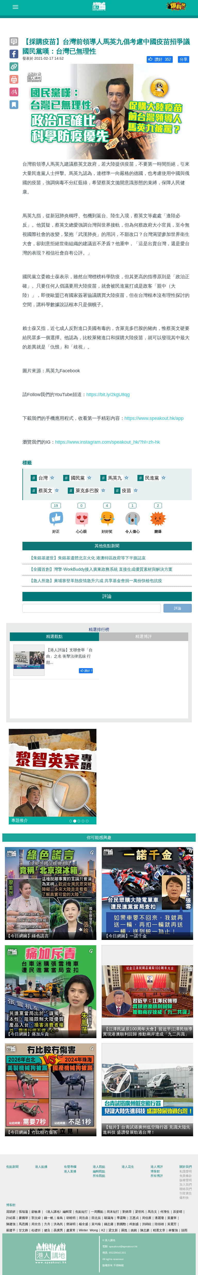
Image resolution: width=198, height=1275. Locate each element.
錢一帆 (48, 1218)
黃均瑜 (96, 1224)
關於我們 (185, 1167)
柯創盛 (134, 1224)
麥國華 (23, 1218)
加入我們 (185, 1184)
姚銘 (134, 1230)
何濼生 (165, 1212)
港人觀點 (99, 1167)
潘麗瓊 (159, 1218)
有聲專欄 (70, 1167)
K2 (103, 1230)
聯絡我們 (185, 1189)
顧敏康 (36, 1212)
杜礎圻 (36, 1230)
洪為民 (58, 1224)
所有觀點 (99, 1176)
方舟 (47, 1224)
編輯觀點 (99, 1171)
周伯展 (146, 1218)
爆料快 (184, 1198)
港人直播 (70, 1171)
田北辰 (96, 1218)
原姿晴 (177, 1212)
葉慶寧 (172, 1218)
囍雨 (184, 1230)
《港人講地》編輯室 (58, 1212)
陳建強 (10, 1224)
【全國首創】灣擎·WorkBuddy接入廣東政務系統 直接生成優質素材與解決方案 (100, 569)
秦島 (60, 1218)
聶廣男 (58, 1230)
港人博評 (157, 1167)
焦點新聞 (12, 1167)
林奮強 (173, 1230)
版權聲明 (185, 1180)
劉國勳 (121, 1224)
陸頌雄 (159, 1224)
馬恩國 (23, 1224)
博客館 (155, 1171)
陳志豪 (145, 1230)
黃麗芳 (172, 1224)
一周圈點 (97, 1212)
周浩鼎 (83, 1218)
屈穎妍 (10, 1212)
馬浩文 (152, 1212)
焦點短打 (81, 1212)
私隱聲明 (185, 1171)
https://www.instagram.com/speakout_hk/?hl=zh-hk (107, 442)
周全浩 (36, 1224)
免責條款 (185, 1176)
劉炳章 (127, 1212)
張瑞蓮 (23, 1212)
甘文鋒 (23, 1230)
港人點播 (41, 1167)
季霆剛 (121, 1218)
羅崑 (124, 1230)
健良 (47, 1230)
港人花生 (128, 1167)
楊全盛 (83, 1224)
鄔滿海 (108, 1218)
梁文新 (113, 1230)
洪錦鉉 (146, 1224)
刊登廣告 (185, 1193)
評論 (177, 608)
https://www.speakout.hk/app (154, 418)
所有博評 (157, 1176)
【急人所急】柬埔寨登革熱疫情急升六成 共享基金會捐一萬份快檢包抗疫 (95, 580)
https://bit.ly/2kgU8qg (108, 394)
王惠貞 (134, 1218)
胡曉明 (71, 1218)
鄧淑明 (71, 1224)
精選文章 (159, 1230)
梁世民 (139, 1212)
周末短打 (113, 1212)
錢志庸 (108, 1224)
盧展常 (71, 1230)
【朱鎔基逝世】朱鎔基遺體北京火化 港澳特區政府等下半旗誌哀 (87, 558)
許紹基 (10, 1218)
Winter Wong (88, 1230)
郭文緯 (36, 1218)
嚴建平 (10, 1230)
